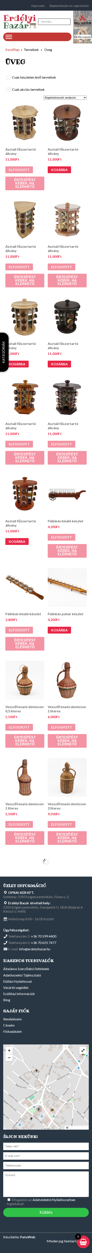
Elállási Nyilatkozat (17, 981)
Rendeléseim (12, 1019)
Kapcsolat (38, 5)
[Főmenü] (8, 37)
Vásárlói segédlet (15, 987)
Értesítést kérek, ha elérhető (25, 183)
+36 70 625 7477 (43, 942)
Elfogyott (19, 170)
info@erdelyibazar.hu (34, 949)
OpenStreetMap (78, 1127)
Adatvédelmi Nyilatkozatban (54, 1200)
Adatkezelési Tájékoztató (22, 975)
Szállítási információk (19, 994)
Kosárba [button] (59, 170)
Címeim (9, 1025)
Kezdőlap (12, 50)
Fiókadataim (12, 1031)
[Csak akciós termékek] (8, 89)
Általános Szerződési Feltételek (26, 969)
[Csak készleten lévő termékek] (8, 77)
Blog (6, 1000)
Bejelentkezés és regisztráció (69, 5)
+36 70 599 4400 (43, 936)
